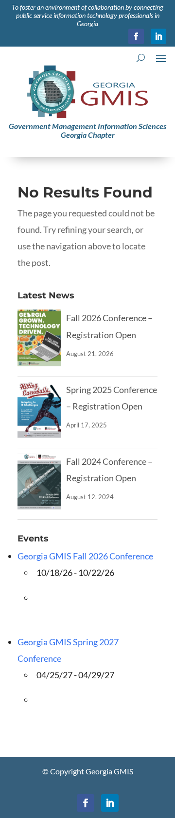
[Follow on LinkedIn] (158, 36)
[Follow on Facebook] (136, 36)
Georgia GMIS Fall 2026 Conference (85, 556)
